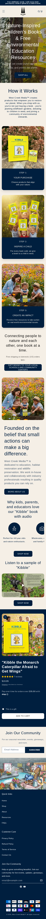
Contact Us (6, 855)
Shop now (23, 554)
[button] (3, 11)
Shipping (5, 684)
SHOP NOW (23, 603)
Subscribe (34, 750)
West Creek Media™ (19, 914)
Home (4, 801)
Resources (6, 817)
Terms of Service (9, 849)
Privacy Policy (7, 838)
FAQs (4, 823)
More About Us (16, 492)
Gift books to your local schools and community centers (23, 367)
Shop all (23, 75)
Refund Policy (7, 844)
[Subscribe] (41, 880)
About (4, 812)
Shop (4, 806)
